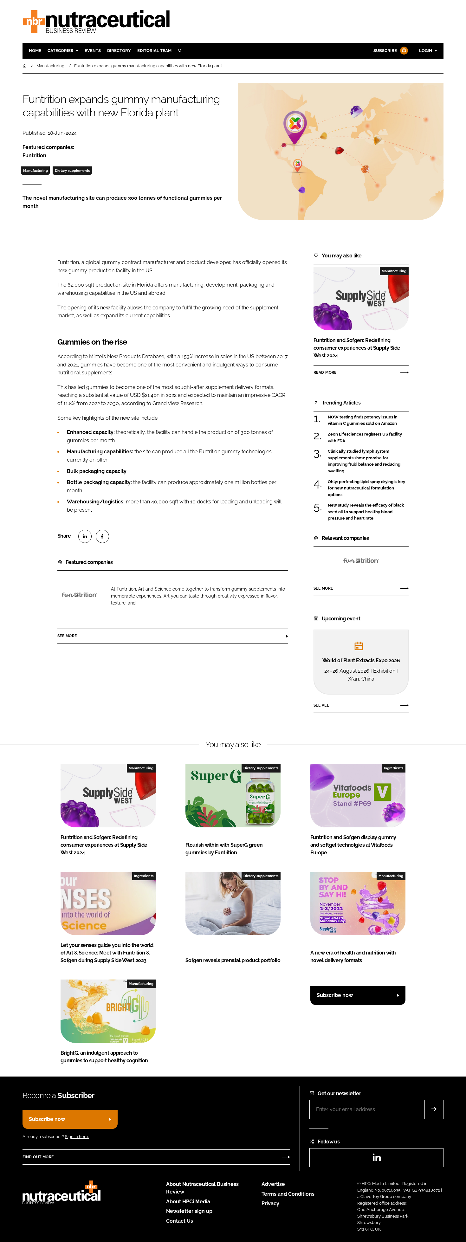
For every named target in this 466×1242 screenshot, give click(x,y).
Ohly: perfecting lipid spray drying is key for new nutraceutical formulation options (366, 488)
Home (35, 50)
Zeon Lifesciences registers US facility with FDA (365, 437)
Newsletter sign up (189, 1211)
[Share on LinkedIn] (85, 536)
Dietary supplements (72, 170)
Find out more (38, 1157)
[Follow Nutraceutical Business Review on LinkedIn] (377, 1159)
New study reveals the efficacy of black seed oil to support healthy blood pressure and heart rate (366, 511)
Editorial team (154, 50)
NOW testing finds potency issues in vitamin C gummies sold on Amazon (363, 420)
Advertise (273, 1184)
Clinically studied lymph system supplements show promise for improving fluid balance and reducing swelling (364, 461)
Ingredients (393, 768)
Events (93, 50)
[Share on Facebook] (102, 536)
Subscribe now (335, 995)
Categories (60, 50)
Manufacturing (35, 170)
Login (425, 50)
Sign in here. (77, 1136)
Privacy (270, 1203)
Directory (119, 50)
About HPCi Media (188, 1202)
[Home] (25, 65)
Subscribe (385, 50)
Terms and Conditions (288, 1194)
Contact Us (179, 1221)
